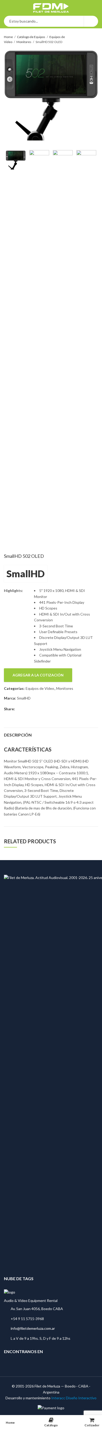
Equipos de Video (40, 688)
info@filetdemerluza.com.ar (33, 1328)
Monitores (23, 42)
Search (91, 21)
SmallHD (26, 573)
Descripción (18, 734)
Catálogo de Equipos (31, 37)
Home (8, 37)
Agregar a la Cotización (38, 675)
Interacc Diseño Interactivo (74, 1398)
